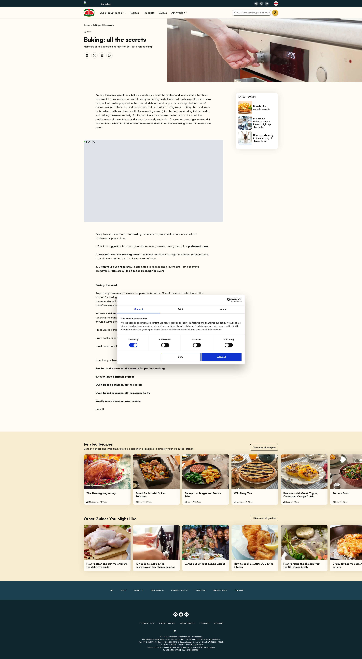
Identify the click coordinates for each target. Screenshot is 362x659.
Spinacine (200, 590)
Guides (87, 25)
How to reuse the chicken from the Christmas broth (301, 565)
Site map (218, 623)
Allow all (221, 357)
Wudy (123, 590)
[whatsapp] (109, 55)
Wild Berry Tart (243, 493)
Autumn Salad (341, 493)
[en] (276, 3)
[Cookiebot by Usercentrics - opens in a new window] (229, 300)
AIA (111, 590)
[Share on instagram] (261, 4)
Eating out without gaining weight (205, 563)
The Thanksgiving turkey (101, 493)
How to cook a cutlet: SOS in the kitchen (253, 565)
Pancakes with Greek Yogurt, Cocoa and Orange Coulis (300, 495)
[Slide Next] (354, 479)
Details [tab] (181, 309)
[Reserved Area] (275, 13)
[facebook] (87, 55)
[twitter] (94, 55)
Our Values (106, 4)
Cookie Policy (147, 623)
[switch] (165, 345)
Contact (204, 623)
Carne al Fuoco (179, 590)
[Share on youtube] (267, 4)
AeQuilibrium (157, 590)
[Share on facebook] (256, 4)
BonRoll (138, 590)
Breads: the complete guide (261, 107)
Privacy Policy (167, 623)
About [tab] (223, 309)
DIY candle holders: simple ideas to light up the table (262, 122)
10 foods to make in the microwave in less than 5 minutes (155, 565)
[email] (102, 55)
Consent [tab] (138, 309)
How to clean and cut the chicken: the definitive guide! (106, 565)
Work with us (187, 623)
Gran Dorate (220, 590)
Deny (180, 357)
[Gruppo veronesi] (181, 632)
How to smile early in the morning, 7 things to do (263, 138)
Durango (239, 590)
